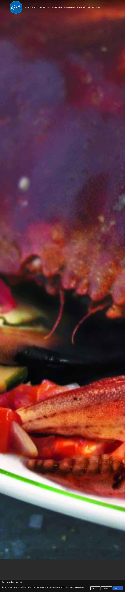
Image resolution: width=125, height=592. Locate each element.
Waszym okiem (57, 7)
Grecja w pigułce (83, 7)
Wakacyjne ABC (69, 7)
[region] (62, 585)
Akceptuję (117, 588)
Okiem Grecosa (43, 7)
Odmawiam (106, 588)
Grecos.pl (95, 7)
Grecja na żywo (30, 7)
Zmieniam (94, 588)
